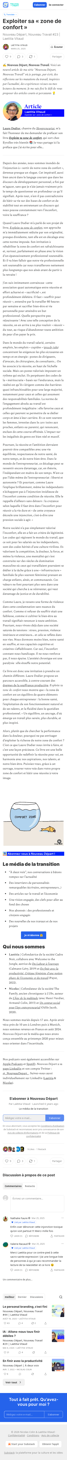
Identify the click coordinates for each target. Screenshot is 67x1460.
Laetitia (48, 1078)
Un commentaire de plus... (17, 1279)
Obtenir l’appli (50, 1444)
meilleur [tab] (9, 1297)
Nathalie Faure (18, 1218)
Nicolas (7, 1083)
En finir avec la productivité (22, 1361)
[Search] (60, 1297)
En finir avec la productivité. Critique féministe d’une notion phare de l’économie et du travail (35, 973)
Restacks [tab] (30, 1186)
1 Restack (41, 1149)
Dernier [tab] (22, 1297)
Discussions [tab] (36, 1297)
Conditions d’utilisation (52, 1125)
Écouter (58, 47)
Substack (9, 1452)
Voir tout (11, 1382)
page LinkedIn (12, 1068)
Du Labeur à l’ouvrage (45, 964)
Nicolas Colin (24, 1369)
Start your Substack (23, 1444)
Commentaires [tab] (13, 1186)
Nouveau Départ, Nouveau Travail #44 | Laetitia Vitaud (23, 1312)
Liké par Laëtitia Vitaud (24, 1222)
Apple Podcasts (13, 1064)
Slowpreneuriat (45, 128)
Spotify (30, 1064)
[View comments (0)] (20, 1374)
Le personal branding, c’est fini (25, 1306)
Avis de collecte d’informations (23, 1132)
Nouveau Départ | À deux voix (21, 1365)
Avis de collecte (50, 1435)
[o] (58, 1365)
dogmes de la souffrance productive (25, 685)
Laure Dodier (11, 128)
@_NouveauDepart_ (16, 1073)
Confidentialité (16, 1435)
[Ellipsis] (62, 1218)
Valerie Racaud (19, 1244)
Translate (10, 14)
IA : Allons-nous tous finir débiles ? (21, 1334)
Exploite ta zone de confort (25, 138)
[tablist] (20, 1186)
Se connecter (56, 4)
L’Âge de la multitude (25, 998)
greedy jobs (51, 347)
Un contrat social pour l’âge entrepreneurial (34, 1005)
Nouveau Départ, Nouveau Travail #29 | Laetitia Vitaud (23, 1342)
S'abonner (39, 4)
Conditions (33, 1435)
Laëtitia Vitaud (19, 45)
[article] (33, 1315)
